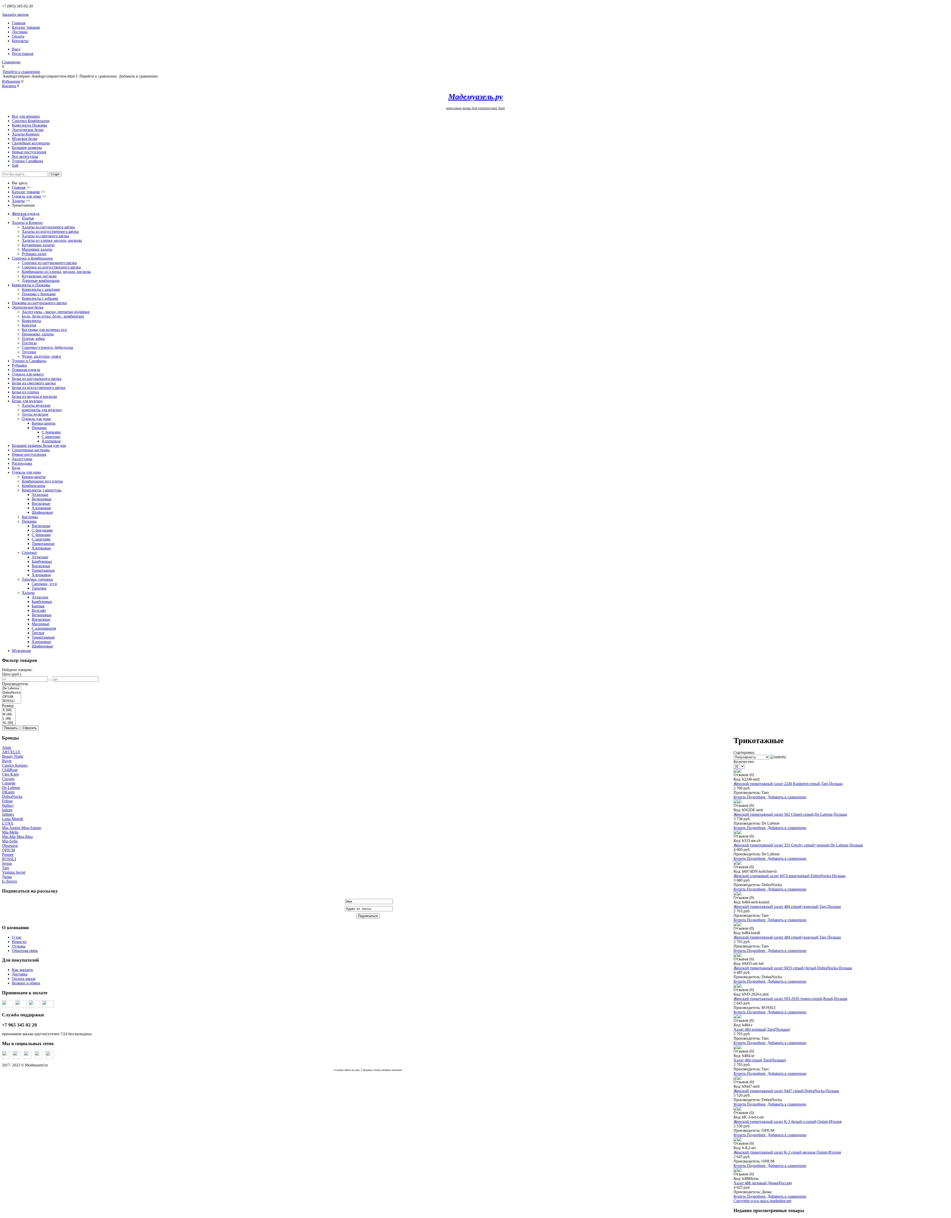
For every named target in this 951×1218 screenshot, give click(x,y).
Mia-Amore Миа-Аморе (21, 828)
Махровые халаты (37, 249)
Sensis (7, 863)
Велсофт (39, 610)
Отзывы (19, 946)
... (50, 679)
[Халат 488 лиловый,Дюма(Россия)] (736, 1170)
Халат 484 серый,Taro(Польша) (760, 1060)
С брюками (51, 432)
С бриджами (42, 530)
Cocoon (8, 779)
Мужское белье (24, 138)
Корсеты (29, 325)
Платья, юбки (33, 338)
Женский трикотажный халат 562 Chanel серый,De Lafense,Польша (790, 814)
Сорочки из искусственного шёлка (51, 267)
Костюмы (30, 517)
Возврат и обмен (26, 983)
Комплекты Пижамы (29, 125)
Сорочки (29, 552)
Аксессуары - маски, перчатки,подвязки (56, 312)
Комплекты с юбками (40, 298)
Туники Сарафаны (27, 161)
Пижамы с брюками (39, 294)
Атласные (40, 494)
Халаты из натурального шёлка (48, 227)
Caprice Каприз (14, 765)
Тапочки (39, 588)
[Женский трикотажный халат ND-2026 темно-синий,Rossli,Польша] (736, 986)
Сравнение (11, 62)
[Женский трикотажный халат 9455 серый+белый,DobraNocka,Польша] (736, 955)
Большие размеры (27, 147)
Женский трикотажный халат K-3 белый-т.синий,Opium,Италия (788, 1121)
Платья (28, 218)
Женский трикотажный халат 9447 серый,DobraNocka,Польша (786, 1091)
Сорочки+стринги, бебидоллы (47, 347)
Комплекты (31, 321)
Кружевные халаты (38, 245)
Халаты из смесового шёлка (45, 236)
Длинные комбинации (41, 280)
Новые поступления (29, 152)
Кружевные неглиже (39, 276)
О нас (17, 937)
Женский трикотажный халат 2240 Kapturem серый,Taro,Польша (788, 784)
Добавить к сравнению (786, 797)
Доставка (19, 32)
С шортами (51, 436)
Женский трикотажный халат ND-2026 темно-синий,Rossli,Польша (790, 999)
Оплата (18, 36)
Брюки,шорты (43, 423)
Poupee (8, 854)
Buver (7, 761)
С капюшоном (44, 628)
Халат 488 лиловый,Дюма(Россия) (763, 1183)
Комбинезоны (33, 486)
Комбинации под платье (42, 481)
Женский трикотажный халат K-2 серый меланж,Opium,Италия (787, 1152)
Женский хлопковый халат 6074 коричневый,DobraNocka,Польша (789, 876)
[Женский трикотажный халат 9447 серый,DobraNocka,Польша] (736, 1078)
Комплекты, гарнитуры (41, 490)
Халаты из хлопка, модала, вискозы (52, 240)
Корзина (9, 86)
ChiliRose (10, 770)
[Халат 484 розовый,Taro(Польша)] (736, 1017)
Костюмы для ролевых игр (44, 329)
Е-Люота (9, 881)
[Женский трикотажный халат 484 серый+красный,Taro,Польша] (736, 894)
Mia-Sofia (10, 841)
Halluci (7, 805)
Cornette (8, 783)
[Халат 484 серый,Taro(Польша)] (736, 1048)
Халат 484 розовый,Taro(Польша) (762, 1029)
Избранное (11, 81)
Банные (38, 606)
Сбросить (30, 728)
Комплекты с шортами (41, 289)
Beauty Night (12, 756)
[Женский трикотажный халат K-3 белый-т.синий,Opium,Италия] (736, 1109)
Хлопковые (51, 441)
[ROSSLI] (11, 701)
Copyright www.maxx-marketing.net (762, 1201)
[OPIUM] (11, 697)
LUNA (7, 823)
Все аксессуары (25, 156)
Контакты (20, 41)
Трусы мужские (35, 414)
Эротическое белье (28, 130)
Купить (740, 797)
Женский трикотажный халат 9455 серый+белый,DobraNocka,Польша (793, 968)
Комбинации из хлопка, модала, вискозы (56, 272)
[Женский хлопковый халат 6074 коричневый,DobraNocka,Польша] (736, 863)
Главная (18, 23)
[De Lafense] (11, 688)
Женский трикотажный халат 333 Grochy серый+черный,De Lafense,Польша (798, 845)
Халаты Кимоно (25, 134)
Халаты (28, 593)
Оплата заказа (23, 978)
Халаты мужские (36, 405)
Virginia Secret (13, 872)
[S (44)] (8, 710)
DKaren (8, 792)
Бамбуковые (42, 561)
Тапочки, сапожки (37, 579)
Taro (5, 868)
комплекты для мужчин (42, 410)
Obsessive (10, 845)
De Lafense (11, 787)
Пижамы (39, 428)
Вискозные (41, 503)
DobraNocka (12, 796)
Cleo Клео (10, 774)
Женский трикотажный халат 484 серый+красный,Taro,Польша (787, 906)
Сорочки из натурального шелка (49, 263)
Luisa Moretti (12, 819)
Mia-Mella (10, 832)
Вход (16, 49)
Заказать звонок (15, 14)
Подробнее (756, 797)
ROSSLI (9, 859)
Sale (15, 165)
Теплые (38, 633)
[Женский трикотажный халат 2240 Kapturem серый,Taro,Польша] (736, 771)
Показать (11, 728)
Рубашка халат (34, 254)
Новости (19, 942)
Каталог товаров (26, 27)
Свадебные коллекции (31, 143)
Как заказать (22, 970)
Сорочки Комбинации (31, 121)
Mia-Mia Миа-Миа (17, 837)
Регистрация (22, 54)
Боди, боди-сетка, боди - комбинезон (53, 316)
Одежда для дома (36, 419)
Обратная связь (25, 950)
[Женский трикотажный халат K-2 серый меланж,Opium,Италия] (736, 1140)
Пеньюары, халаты (38, 334)
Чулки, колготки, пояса (41, 356)
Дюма (7, 877)
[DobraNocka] (11, 693)
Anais (6, 747)
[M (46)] (8, 714)
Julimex (8, 814)
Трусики (29, 352)
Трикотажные (43, 543)
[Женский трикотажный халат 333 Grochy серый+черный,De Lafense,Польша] (736, 833)
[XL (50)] (8, 723)
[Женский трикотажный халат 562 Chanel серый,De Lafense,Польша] (736, 802)
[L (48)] (8, 719)
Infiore (7, 810)
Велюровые (42, 499)
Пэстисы (29, 343)
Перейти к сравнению (21, 72)
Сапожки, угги (44, 584)
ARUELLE (11, 752)
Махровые (40, 624)
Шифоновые (42, 512)
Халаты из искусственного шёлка (50, 231)
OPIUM (8, 850)
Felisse (7, 801)
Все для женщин (26, 116)
